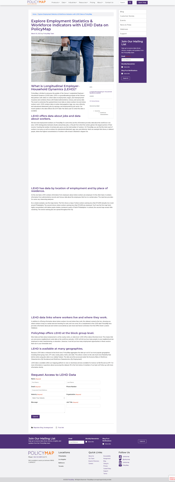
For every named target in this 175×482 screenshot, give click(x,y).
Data (63, 2)
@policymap (126, 459)
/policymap (126, 456)
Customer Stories (127, 16)
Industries (72, 2)
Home (34, 14)
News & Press (125, 25)
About (99, 2)
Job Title (72, 402)
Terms (105, 473)
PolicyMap (126, 465)
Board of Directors (94, 461)
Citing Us (105, 463)
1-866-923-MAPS (38, 457)
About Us (91, 456)
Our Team (91, 458)
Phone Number (71, 386)
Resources (83, 2)
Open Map (142, 2)
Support (123, 34)
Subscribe (127, 67)
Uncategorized (48, 427)
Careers (91, 463)
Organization (73, 394)
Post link (61, 427)
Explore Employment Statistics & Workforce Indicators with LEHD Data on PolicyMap (65, 14)
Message (34, 402)
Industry (36, 394)
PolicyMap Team (48, 33)
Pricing (92, 2)
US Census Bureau (94, 101)
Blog (122, 12)
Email (35, 386)
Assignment (106, 458)
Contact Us (109, 2)
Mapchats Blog (38, 427)
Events (123, 20)
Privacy (105, 466)
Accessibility (107, 456)
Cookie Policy (107, 468)
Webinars (124, 29)
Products (55, 2)
